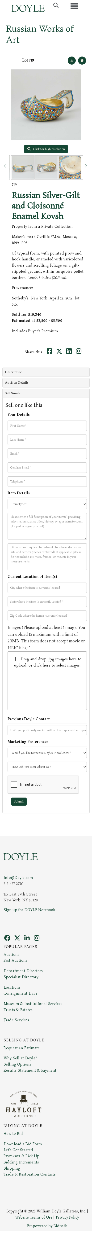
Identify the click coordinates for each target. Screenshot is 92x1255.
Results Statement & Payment (30, 1070)
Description (13, 372)
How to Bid (13, 1133)
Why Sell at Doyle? (20, 1058)
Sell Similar (13, 393)
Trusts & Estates (18, 1010)
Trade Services (16, 1020)
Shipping (12, 1168)
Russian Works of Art (40, 34)
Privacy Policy (67, 1217)
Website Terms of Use (33, 1217)
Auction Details (17, 383)
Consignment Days (20, 993)
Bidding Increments (21, 1162)
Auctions (11, 954)
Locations (12, 987)
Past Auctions (15, 960)
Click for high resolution (48, 149)
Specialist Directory (21, 977)
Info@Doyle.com (18, 877)
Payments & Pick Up (21, 1156)
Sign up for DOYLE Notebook (29, 910)
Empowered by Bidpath (47, 1226)
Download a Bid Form (23, 1144)
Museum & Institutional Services (33, 1003)
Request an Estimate (22, 1048)
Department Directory (23, 971)
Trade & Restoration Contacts (30, 1174)
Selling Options (17, 1064)
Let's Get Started (18, 1150)
